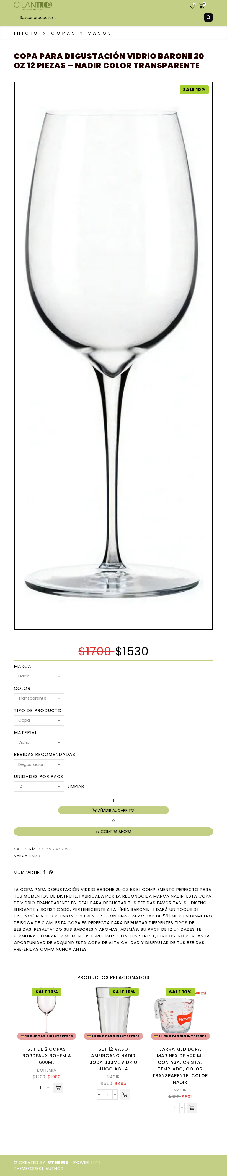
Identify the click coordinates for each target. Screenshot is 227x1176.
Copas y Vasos (82, 33)
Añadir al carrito (116, 810)
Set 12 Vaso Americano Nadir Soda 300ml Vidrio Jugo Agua (113, 1059)
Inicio (26, 33)
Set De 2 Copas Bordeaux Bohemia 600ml (46, 1056)
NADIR (113, 1077)
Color (22, 688)
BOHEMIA (46, 1070)
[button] (58, 1088)
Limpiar (76, 786)
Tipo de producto (38, 711)
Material (25, 733)
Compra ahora (116, 831)
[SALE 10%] (113, 354)
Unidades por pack (39, 777)
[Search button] (208, 17)
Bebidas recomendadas (44, 755)
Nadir (34, 855)
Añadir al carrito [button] (65, 1017)
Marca (22, 666)
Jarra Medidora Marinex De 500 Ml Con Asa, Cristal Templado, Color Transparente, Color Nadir (180, 1065)
